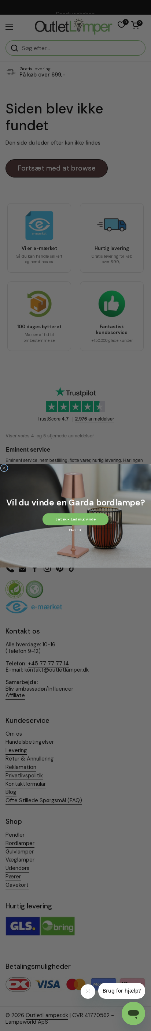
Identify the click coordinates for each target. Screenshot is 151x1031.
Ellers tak (75, 530)
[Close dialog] (4, 467)
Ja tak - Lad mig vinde (75, 518)
